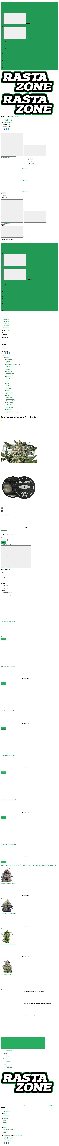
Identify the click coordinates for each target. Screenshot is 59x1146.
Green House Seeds (10, 400)
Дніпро (8, 361)
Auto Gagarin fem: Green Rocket (8, 621)
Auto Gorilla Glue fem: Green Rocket (9, 944)
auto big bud (43, 865)
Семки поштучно (10, 411)
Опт (4, 58)
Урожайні (5, 55)
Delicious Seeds (10, 393)
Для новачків (6, 53)
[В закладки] (36, 432)
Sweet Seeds (9, 409)
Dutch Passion (9, 397)
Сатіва (4, 63)
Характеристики (5, 556)
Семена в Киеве (10, 367)
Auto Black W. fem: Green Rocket (8, 883)
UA (31, 158)
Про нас (5, 1127)
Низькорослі (6, 67)
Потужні (5, 57)
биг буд (11, 865)
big (53, 865)
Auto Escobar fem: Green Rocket (8, 666)
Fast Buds (8, 395)
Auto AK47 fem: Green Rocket (7, 710)
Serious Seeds (9, 407)
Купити (3, 542)
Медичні (5, 69)
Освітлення (9, 44)
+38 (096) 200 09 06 (7, 122)
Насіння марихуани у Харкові (13, 364)
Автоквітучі (6, 50)
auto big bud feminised (34, 865)
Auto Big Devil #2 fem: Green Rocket (9, 800)
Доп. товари (9, 48)
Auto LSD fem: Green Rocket (7, 974)
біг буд (25, 865)
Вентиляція (9, 46)
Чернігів (8, 369)
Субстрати (8, 41)
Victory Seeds (9, 404)
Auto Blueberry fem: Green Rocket (8, 913)
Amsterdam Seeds (10, 399)
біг (28, 865)
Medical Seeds (9, 402)
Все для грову (6, 26)
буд (17, 865)
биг (14, 865)
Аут (4, 60)
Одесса (8, 366)
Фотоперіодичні (7, 51)
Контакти (5, 1131)
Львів (7, 362)
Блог (4, 1132)
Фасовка (3, 532)
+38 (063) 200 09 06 (5, 116)
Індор (4, 62)
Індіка (4, 65)
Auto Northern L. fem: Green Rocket (8, 844)
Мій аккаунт (25, 168)
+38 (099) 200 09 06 (7, 120)
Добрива (8, 39)
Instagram (50, 1105)
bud (55, 865)
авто (8, 865)
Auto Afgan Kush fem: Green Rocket (8, 755)
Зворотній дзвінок (15, 116)
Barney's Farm (9, 392)
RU (33, 163)
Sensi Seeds (9, 405)
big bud (47, 865)
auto (51, 865)
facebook (24, 1105)
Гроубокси (8, 43)
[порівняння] (13, 432)
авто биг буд (4, 865)
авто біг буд (21, 865)
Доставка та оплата (8, 1129)
